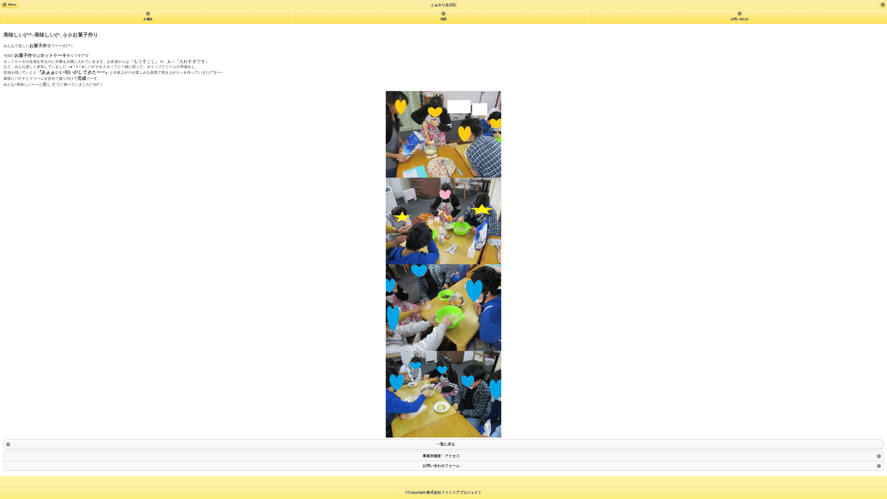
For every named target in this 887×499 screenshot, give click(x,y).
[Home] (883, 5)
